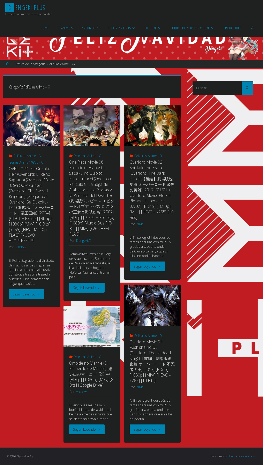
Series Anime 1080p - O (26, 162)
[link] (253, 28)
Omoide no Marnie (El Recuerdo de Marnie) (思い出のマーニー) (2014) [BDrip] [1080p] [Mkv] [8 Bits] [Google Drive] (91, 374)
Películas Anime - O (27, 155)
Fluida (232, 456)
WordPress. (248, 456)
